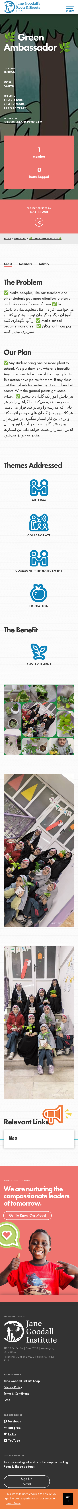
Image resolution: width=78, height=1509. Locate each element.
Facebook (14, 1421)
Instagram (14, 1428)
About (8, 264)
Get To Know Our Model (27, 1215)
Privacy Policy (13, 1387)
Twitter (12, 1434)
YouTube (14, 1440)
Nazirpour (39, 212)
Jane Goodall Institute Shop (22, 1381)
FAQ (7, 1400)
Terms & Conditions (16, 1393)
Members (25, 264)
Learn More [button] (13, 1503)
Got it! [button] (68, 1499)
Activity (44, 264)
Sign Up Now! (26, 1481)
